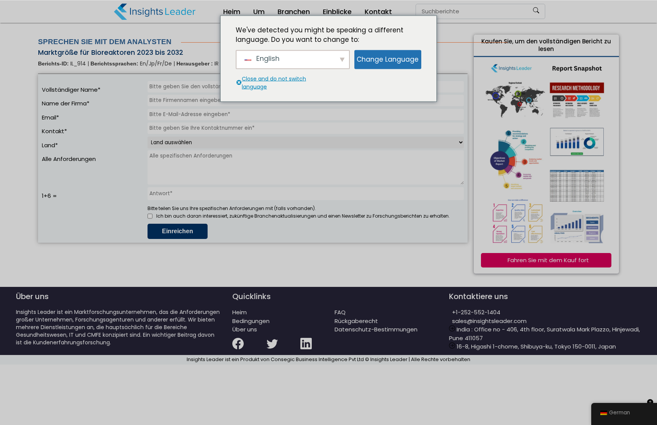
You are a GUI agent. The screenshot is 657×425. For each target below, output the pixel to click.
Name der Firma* (65, 103)
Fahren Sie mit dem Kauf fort (548, 260)
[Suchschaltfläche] (536, 11)
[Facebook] (249, 348)
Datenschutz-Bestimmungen (376, 329)
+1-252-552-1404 (474, 312)
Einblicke (337, 11)
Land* (50, 145)
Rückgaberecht (356, 321)
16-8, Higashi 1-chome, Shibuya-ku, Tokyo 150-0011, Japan (535, 346)
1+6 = (49, 196)
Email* (50, 117)
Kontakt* (54, 131)
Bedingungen (251, 321)
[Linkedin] (317, 348)
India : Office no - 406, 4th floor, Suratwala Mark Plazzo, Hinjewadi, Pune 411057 (544, 333)
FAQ (340, 312)
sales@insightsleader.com (489, 321)
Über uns (244, 329)
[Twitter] (284, 348)
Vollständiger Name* (71, 90)
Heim (231, 11)
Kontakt (378, 11)
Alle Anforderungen (69, 159)
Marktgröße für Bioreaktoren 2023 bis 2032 (110, 52)
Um (259, 11)
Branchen (294, 11)
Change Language (388, 59)
